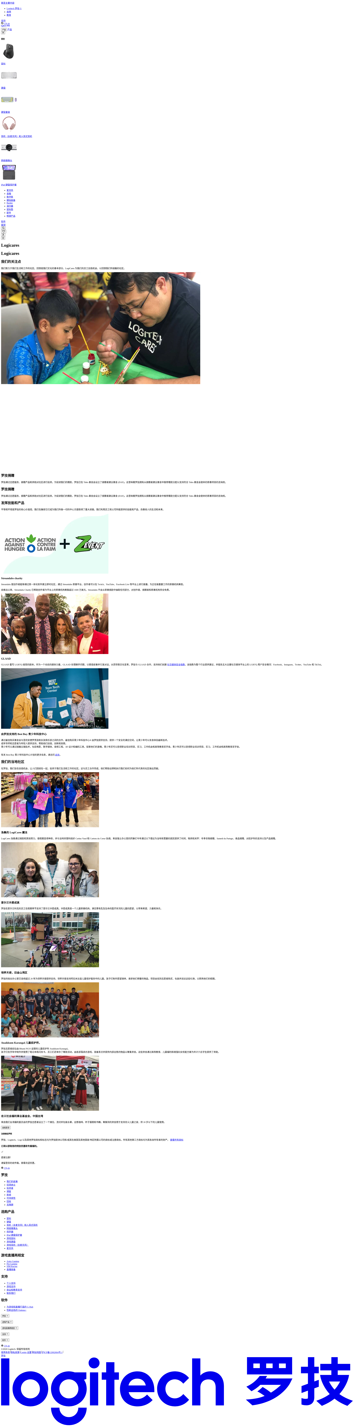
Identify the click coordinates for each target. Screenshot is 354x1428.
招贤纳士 (11, 1185)
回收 (9, 1201)
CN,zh (7, 23)
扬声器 (10, 1232)
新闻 (9, 1195)
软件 (3, 221)
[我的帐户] (3, 235)
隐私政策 (15, 1352)
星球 (3, 225)
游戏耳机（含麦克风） (18, 1245)
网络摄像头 (12, 1228)
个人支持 (11, 1283)
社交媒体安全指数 (176, 664)
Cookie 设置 (26, 1352)
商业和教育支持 (14, 1290)
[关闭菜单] (3, 32)
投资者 (10, 1188)
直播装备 (11, 1269)
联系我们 (11, 1293)
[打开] (3, 238)
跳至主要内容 (7, 3)
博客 (9, 1191)
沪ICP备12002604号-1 (52, 1352)
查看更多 (5, 1128)
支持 (3, 21)
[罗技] (5, 26)
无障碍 (10, 1205)
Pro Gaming (12, 1264)
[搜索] (3, 228)
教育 (9, 15)
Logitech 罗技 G (14, 8)
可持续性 (11, 1198)
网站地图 (36, 1352)
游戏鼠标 (11, 1238)
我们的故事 (12, 1181)
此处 (57, 755)
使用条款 (5, 1352)
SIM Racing (12, 1266)
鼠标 (9, 1218)
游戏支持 (11, 1286)
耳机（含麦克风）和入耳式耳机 (22, 1225)
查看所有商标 (176, 1140)
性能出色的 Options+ (16, 1310)
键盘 (9, 1222)
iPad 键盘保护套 (14, 1235)
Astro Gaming (13, 1261)
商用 (9, 12)
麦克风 (10, 1248)
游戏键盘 (11, 1242)
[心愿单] (3, 231)
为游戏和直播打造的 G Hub (20, 1307)
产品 (4, 30)
